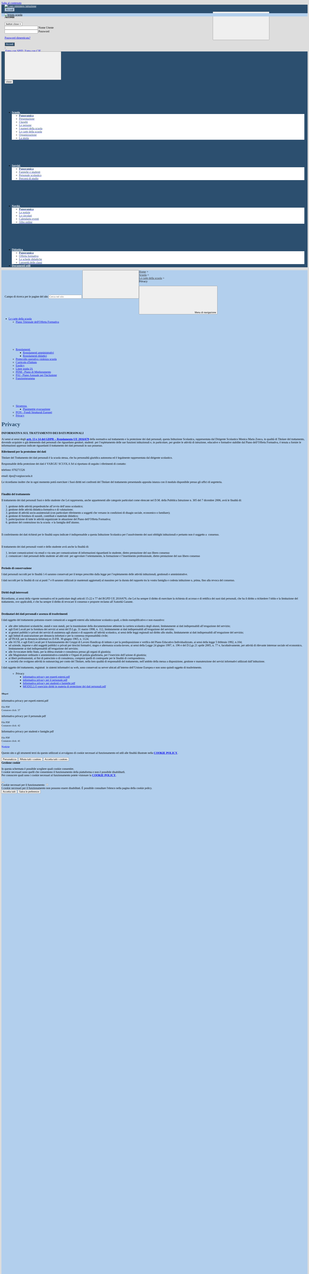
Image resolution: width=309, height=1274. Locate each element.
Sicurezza (21, 405)
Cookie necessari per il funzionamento (23, 784)
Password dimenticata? (17, 37)
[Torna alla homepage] (13, 14)
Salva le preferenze (29, 791)
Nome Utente (46, 27)
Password (43, 31)
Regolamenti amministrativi (38, 352)
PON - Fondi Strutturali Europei (34, 412)
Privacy (20, 415)
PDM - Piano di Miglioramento (33, 371)
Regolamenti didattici (35, 355)
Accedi (9, 9)
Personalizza (9, 759)
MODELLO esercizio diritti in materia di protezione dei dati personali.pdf (64, 686)
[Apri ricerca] (241, 26)
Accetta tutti (56, 759)
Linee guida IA (24, 368)
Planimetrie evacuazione (36, 409)
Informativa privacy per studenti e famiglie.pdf (49, 683)
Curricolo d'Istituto (26, 362)
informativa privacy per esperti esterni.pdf (46, 676)
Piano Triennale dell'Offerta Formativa (37, 321)
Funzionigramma (25, 378)
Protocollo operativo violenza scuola (36, 359)
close (9, 81)
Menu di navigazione (205, 312)
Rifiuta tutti (30, 759)
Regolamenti (23, 349)
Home (142, 271)
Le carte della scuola (150, 278)
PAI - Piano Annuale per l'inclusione (36, 375)
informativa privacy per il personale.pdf (45, 679)
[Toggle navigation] (33, 65)
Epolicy (20, 365)
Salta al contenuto (11, 2)
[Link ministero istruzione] (20, 6)
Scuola (143, 274)
